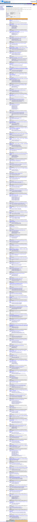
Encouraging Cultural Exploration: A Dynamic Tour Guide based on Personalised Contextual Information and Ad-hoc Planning (18, 31)
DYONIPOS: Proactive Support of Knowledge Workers (15, 52)
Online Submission (2, 8)
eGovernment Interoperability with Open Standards (15, 381)
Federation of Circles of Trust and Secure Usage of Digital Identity (16, 399)
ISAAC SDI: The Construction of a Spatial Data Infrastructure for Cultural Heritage (18, 306)
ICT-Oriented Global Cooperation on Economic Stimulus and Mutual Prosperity (18, 486)
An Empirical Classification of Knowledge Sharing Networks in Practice (17, 395)
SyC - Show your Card (11, 226)
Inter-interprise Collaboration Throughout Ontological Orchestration (17, 273)
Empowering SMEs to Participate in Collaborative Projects (15, 173)
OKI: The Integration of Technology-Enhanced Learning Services (16, 345)
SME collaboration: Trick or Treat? (13, 355)
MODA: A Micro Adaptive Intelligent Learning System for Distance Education (17, 177)
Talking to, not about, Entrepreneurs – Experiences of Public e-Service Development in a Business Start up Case (18, 249)
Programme (1, 6)
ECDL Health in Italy (11, 406)
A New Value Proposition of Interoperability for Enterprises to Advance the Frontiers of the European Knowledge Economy (18, 128)
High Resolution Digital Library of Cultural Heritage (15, 481)
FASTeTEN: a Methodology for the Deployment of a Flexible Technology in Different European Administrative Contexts (18, 459)
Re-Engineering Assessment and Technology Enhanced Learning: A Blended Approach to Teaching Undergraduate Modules (18, 477)
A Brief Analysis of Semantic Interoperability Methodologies (16, 490)
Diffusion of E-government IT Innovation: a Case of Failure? (16, 278)
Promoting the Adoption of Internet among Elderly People (15, 436)
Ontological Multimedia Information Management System (15, 149)
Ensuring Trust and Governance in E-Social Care (14, 262)
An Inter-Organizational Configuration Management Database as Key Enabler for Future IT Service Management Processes (18, 315)
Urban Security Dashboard (12, 376)
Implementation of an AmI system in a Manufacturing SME (15, 57)
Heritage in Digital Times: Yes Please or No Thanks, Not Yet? (16, 185)
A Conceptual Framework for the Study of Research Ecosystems (16, 330)
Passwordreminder (36, 4)
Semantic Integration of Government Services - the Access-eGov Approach (17, 37)
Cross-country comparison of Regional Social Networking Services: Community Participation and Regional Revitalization (18, 515)
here (19, 8)
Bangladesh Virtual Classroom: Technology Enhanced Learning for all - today (18, 240)
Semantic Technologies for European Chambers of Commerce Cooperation (17, 43)
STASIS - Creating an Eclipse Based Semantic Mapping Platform (16, 440)
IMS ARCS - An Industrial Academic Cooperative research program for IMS (17, 425)
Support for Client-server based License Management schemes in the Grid (17, 319)
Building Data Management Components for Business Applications (16, 366)
